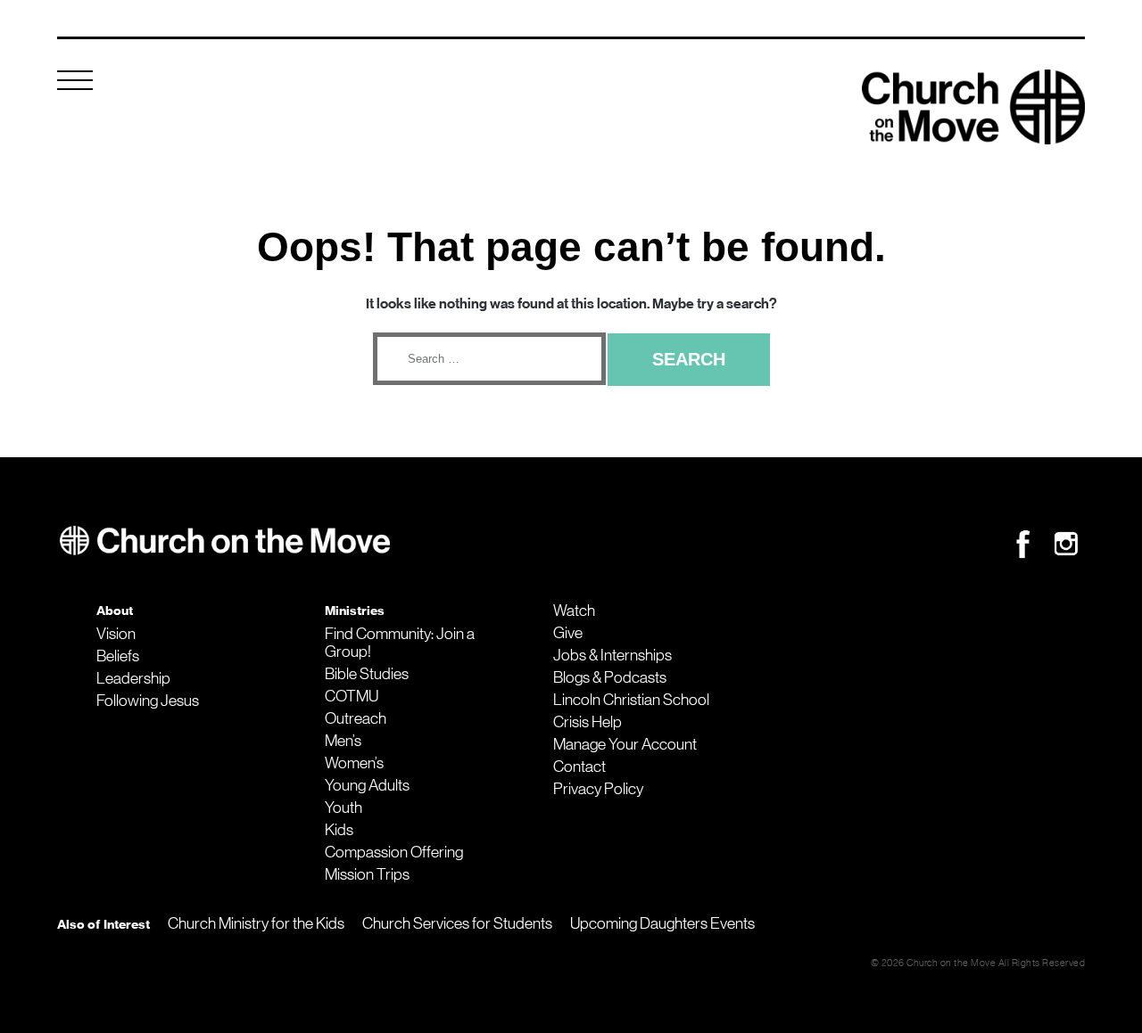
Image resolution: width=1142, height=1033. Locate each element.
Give (568, 633)
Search (688, 359)
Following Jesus (147, 700)
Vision (116, 634)
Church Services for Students (457, 923)
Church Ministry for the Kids (256, 923)
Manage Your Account (625, 744)
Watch (574, 610)
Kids (339, 830)
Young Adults (367, 785)
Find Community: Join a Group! (400, 642)
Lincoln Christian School (631, 700)
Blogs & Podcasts (609, 677)
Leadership (133, 678)
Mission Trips (367, 874)
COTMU (351, 696)
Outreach (355, 718)
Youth (343, 807)
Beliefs (117, 656)
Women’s (354, 763)
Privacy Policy (598, 789)
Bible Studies (367, 674)
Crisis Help (587, 722)
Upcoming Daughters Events (662, 923)
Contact (579, 766)
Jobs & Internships (612, 655)
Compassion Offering (394, 852)
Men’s (343, 741)
